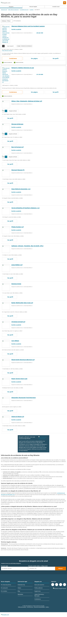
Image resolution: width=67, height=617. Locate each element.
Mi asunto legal (4, 566)
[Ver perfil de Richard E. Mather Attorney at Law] (6, 75)
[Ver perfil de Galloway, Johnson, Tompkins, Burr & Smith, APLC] (6, 249)
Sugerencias (37, 591)
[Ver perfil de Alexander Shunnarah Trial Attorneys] (6, 400)
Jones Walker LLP (17, 265)
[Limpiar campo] (26, 568)
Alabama (31, 9)
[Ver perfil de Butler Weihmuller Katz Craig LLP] (6, 305)
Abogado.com (4, 9)
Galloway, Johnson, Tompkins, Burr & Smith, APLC (27, 246)
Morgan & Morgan (17, 124)
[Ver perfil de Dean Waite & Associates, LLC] (6, 192)
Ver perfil (55, 58)
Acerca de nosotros (39, 584)
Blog (19, 591)
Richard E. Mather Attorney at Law (23, 68)
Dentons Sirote (16, 284)
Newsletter (20, 594)
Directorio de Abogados (13, 9)
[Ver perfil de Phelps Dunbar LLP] (6, 230)
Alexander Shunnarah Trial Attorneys (23, 397)
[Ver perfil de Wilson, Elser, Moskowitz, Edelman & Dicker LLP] (6, 104)
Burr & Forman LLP (17, 147)
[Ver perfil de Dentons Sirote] (6, 287)
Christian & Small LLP (18, 322)
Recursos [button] (33, 6)
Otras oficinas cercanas (7, 50)
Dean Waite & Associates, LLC (20, 189)
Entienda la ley (21, 584)
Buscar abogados (5, 581)
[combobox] (14, 568)
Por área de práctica (6, 584)
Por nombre (4, 591)
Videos (19, 588)
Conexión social (55, 6)
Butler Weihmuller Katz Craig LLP (22, 303)
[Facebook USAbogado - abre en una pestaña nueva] (52, 584)
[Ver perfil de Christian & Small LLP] (6, 324)
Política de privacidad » (22, 607)
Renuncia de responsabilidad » (39, 607)
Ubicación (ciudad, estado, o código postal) (38, 566)
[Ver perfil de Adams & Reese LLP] (6, 419)
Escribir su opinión (16, 29)
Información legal (22, 581)
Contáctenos (13, 58)
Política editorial (38, 588)
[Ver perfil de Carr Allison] (6, 343)
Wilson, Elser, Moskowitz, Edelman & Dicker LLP (26, 101)
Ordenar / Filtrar (6, 21)
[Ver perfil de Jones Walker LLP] (6, 268)
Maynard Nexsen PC (18, 170)
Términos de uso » (30, 607)
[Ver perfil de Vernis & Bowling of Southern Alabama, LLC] (6, 211)
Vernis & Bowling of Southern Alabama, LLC (25, 208)
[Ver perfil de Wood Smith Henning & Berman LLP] (6, 362)
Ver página (34, 58)
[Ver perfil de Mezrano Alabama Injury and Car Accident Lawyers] (6, 34)
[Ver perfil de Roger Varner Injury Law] (6, 381)
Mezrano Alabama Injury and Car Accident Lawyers (28, 26)
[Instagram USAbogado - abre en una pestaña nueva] (56, 584)
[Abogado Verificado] (43, 437)
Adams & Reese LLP (17, 416)
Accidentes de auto (24, 9)
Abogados (15, 6)
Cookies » (47, 607)
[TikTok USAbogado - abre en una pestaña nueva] (60, 584)
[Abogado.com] (5, 2)
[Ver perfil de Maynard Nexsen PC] (6, 173)
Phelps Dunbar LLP (17, 227)
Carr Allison (15, 341)
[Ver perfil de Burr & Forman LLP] (6, 150)
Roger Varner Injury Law (19, 378)
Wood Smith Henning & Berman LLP (23, 360)
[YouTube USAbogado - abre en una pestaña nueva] (64, 584)
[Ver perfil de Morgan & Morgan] (6, 127)
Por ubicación (4, 588)
